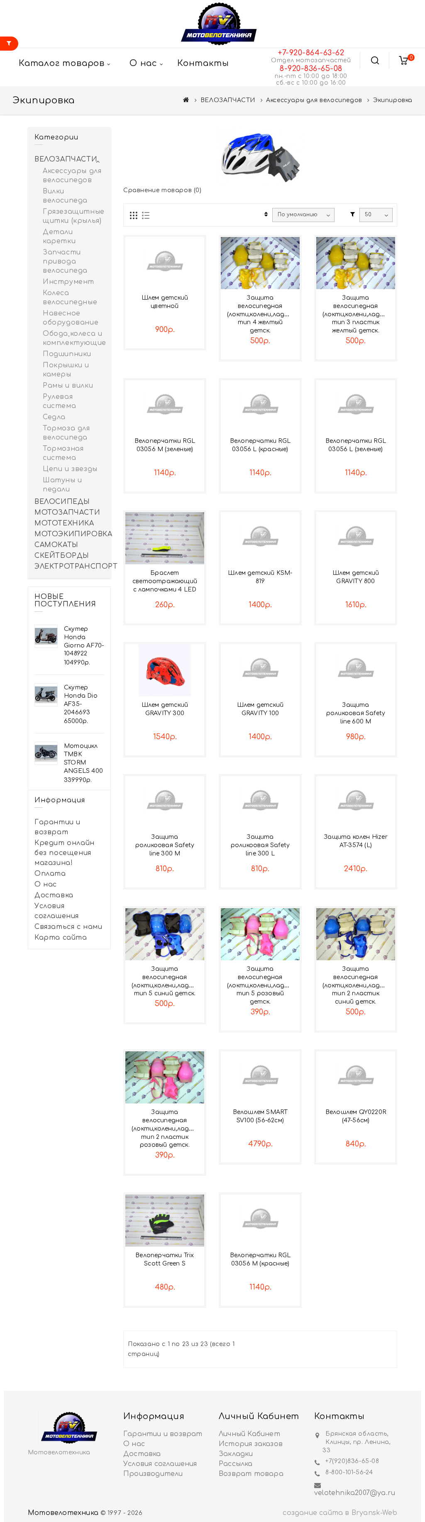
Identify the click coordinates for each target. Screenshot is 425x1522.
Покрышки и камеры (66, 370)
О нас (45, 884)
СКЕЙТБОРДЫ (61, 555)
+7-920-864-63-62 (311, 53)
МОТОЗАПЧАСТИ (67, 512)
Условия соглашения (56, 911)
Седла (54, 417)
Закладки (236, 1454)
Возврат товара (251, 1474)
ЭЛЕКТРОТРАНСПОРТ (69, 566)
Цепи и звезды (70, 469)
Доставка (53, 895)
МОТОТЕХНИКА (64, 523)
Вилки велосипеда (65, 196)
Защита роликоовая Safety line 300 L (260, 845)
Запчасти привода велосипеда (65, 261)
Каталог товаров (62, 63)
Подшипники (67, 354)
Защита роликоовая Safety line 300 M (164, 845)
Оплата (50, 873)
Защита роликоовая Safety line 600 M (355, 713)
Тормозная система (63, 453)
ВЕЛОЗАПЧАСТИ (227, 100)
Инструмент (68, 282)
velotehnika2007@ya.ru (354, 1493)
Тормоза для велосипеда (66, 433)
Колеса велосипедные (70, 297)
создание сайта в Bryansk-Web (340, 1513)
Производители (153, 1474)
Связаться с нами (68, 927)
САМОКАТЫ (56, 545)
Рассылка (236, 1464)
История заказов (251, 1444)
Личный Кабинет (249, 1434)
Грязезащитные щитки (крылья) (73, 216)
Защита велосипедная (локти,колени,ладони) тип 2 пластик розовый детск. (167, 1128)
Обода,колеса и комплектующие (73, 338)
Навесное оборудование (70, 318)
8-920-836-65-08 (311, 68)
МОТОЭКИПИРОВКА (69, 534)
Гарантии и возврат (57, 827)
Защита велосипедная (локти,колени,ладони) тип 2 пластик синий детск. (357, 985)
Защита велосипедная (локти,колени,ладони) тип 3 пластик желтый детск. (357, 314)
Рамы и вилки (68, 385)
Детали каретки (59, 236)
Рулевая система (59, 401)
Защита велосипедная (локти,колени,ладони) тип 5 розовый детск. (262, 985)
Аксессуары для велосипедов (314, 100)
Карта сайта (60, 937)
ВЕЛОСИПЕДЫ (62, 502)
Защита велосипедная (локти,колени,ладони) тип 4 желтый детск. (262, 314)
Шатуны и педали (62, 484)
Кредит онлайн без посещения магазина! (64, 853)
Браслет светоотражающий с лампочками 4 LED (164, 581)
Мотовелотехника (63, 1513)
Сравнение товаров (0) (162, 190)
